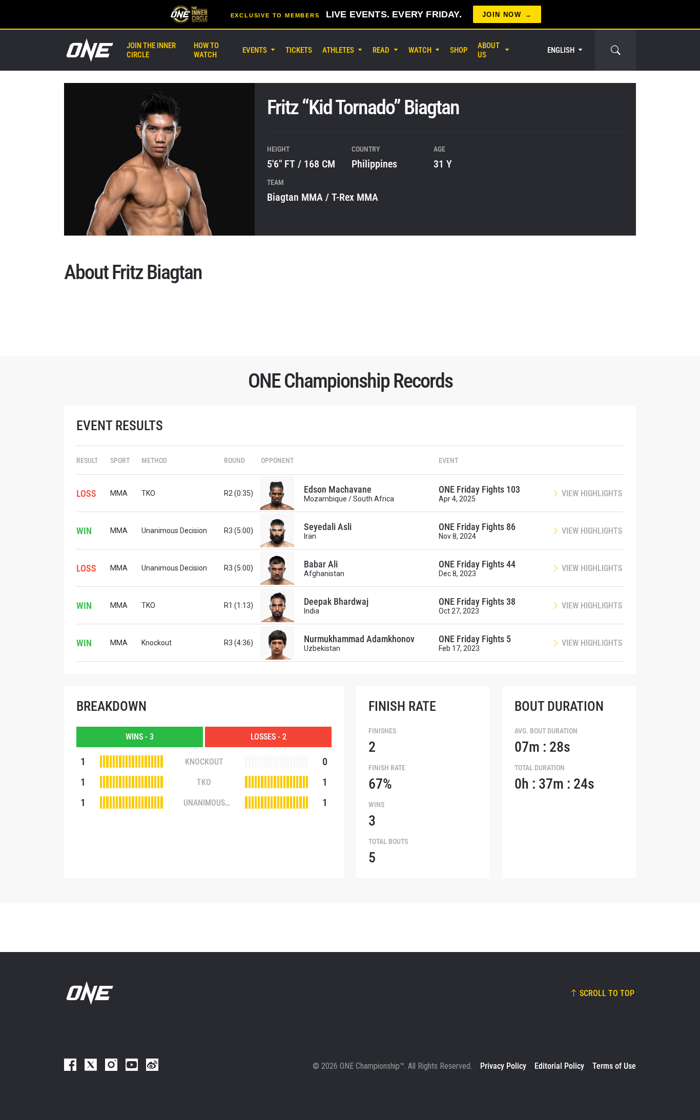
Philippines (374, 164)
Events (254, 50)
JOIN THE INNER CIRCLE (151, 50)
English (560, 50)
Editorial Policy (559, 1066)
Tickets (298, 50)
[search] (615, 50)
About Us (489, 50)
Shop (458, 50)
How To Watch (206, 50)
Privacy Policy (503, 1066)
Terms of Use (614, 1066)
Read (381, 50)
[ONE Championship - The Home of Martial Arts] (88, 50)
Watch (419, 50)
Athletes (338, 50)
